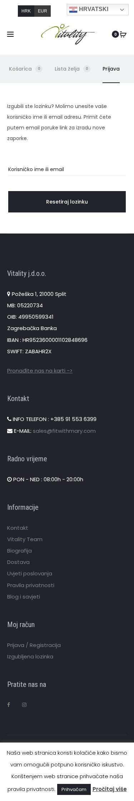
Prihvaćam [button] (73, 789)
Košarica (24, 68)
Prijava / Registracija (34, 645)
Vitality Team (25, 539)
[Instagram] (24, 704)
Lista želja (71, 68)
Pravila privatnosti (30, 585)
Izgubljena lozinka (30, 656)
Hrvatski (93, 9)
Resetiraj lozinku (67, 201)
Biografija (19, 550)
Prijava (111, 68)
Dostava (18, 562)
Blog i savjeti (23, 596)
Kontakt (17, 528)
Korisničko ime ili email (36, 169)
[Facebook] (8, 704)
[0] (123, 34)
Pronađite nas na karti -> (40, 370)
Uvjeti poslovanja (29, 573)
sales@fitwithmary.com (64, 431)
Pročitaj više (110, 789)
